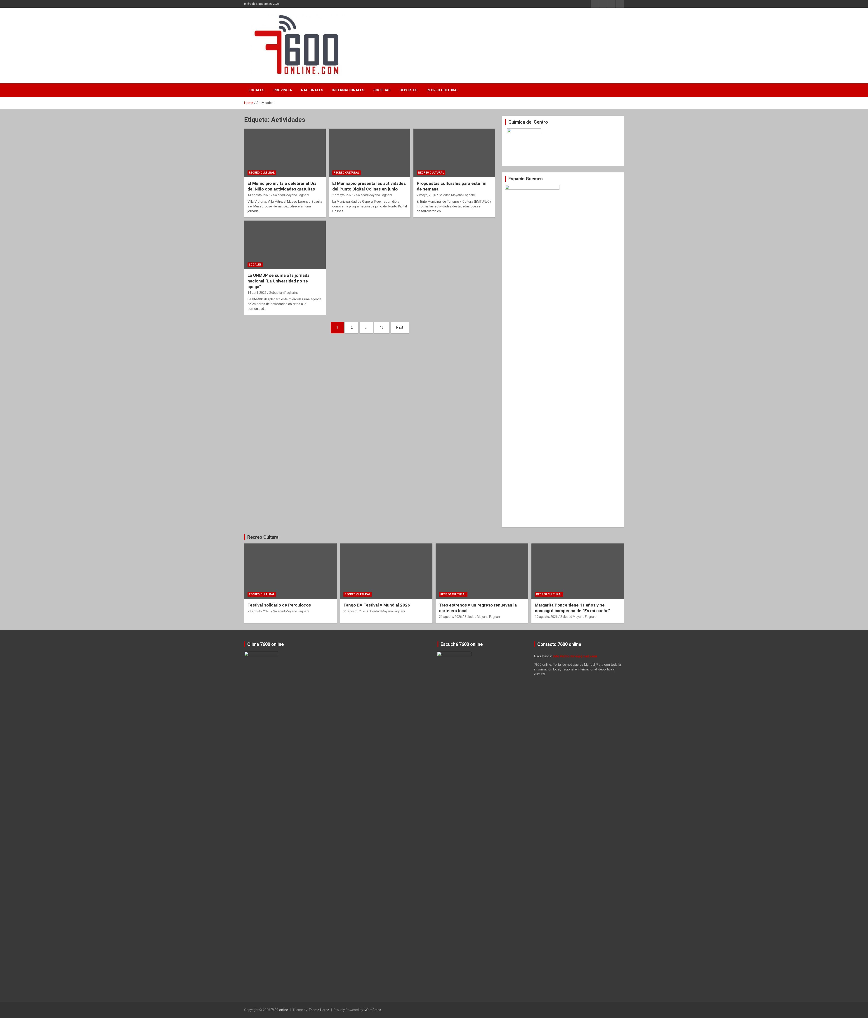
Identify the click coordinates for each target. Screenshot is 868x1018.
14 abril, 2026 (257, 292)
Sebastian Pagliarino (284, 292)
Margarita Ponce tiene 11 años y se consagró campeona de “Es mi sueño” (572, 607)
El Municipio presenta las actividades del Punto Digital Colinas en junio (369, 186)
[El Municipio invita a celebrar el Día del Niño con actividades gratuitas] (285, 153)
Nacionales (312, 90)
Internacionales (348, 90)
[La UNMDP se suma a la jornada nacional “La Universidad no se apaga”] (285, 245)
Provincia (283, 90)
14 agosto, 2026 (259, 195)
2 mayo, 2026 (426, 195)
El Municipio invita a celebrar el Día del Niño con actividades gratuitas (282, 186)
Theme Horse (319, 1010)
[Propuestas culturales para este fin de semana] (454, 153)
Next (399, 327)
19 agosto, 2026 (546, 616)
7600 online (279, 1010)
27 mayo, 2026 (342, 195)
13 (382, 327)
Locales (256, 90)
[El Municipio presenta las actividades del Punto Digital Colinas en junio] (370, 153)
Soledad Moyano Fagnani (291, 195)
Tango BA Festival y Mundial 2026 (376, 605)
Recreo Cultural (443, 90)
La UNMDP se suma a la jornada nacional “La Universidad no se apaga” (278, 281)
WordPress (373, 1010)
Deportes (408, 90)
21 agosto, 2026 (259, 611)
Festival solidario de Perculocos (279, 605)
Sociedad (382, 90)
